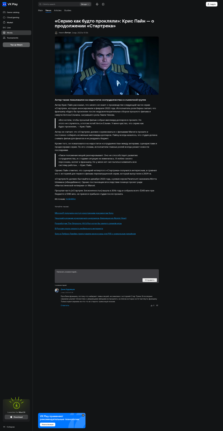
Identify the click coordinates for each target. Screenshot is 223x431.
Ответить (65, 305)
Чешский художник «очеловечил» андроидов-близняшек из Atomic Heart (90, 218)
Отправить (149, 280)
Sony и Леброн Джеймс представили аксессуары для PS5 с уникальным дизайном (95, 233)
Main (40, 10)
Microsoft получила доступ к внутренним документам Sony (84, 213)
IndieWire (71, 199)
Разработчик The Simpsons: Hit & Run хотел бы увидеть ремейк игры (88, 223)
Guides (67, 10)
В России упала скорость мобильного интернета (79, 228)
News (48, 10)
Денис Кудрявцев (68, 289)
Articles (57, 10)
